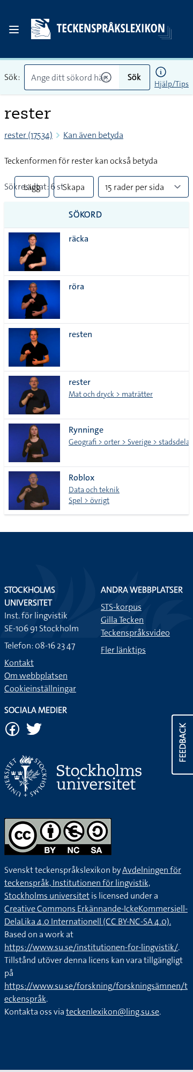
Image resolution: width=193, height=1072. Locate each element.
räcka (78, 238)
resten (80, 334)
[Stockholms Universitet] (96, 776)
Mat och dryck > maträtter (111, 394)
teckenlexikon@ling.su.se (112, 1011)
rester (80, 382)
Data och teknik (94, 489)
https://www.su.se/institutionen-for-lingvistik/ (91, 947)
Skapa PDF (74, 189)
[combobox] (71, 77)
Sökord (85, 214)
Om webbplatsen (36, 675)
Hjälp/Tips (171, 84)
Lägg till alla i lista (32, 189)
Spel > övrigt (89, 500)
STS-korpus (121, 606)
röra (76, 286)
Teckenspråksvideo (135, 632)
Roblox (81, 477)
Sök (134, 77)
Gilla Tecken (122, 619)
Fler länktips (123, 649)
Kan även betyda (93, 135)
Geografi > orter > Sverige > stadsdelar (130, 442)
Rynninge (86, 429)
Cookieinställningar (40, 688)
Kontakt (19, 662)
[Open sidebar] (14, 29)
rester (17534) (28, 135)
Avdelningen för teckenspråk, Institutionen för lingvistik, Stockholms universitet (92, 882)
